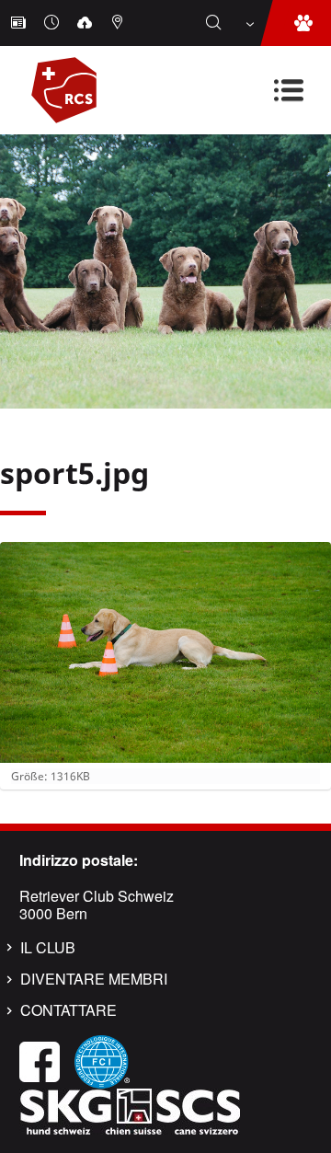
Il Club (47, 948)
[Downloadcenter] (86, 23)
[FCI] (102, 1059)
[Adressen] (119, 23)
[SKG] (129, 1109)
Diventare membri (93, 979)
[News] (20, 23)
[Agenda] (53, 23)
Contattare (68, 1010)
